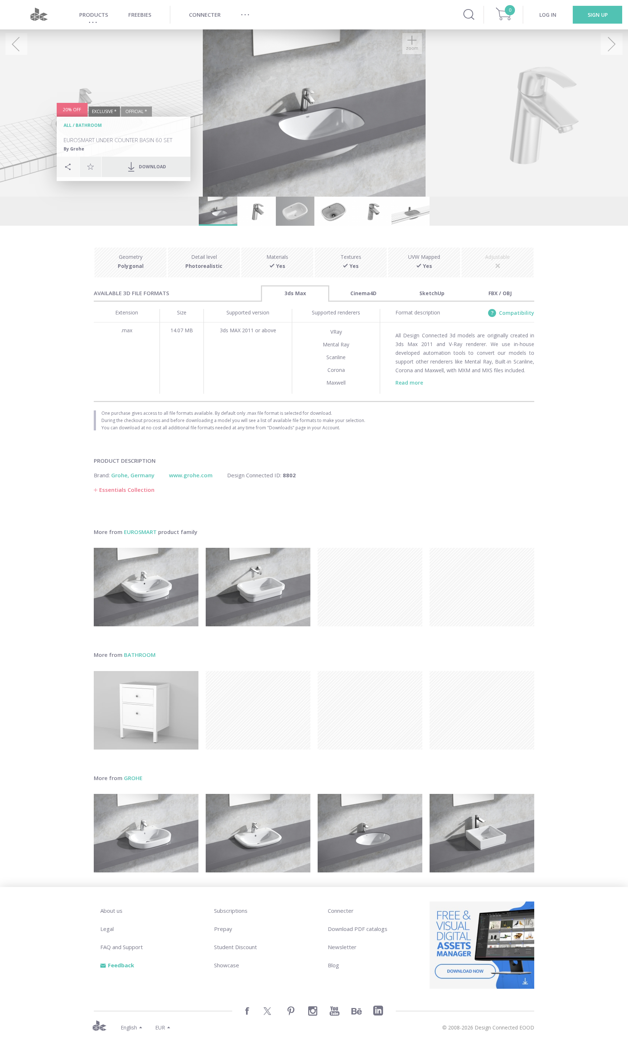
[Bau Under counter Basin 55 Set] (370, 833)
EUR (160, 1027)
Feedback (121, 965)
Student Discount (235, 947)
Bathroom (89, 125)
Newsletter (342, 947)
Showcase (226, 965)
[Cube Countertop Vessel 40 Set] (482, 833)
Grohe (133, 778)
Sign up (598, 14)
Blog (333, 965)
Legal (107, 928)
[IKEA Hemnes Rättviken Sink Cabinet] (146, 710)
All (68, 125)
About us (111, 910)
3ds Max (295, 293)
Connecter (341, 910)
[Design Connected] (38, 14)
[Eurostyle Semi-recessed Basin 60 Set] (258, 833)
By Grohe (74, 149)
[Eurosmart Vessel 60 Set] (258, 587)
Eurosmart (140, 531)
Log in (547, 14)
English (129, 1027)
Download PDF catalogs (357, 928)
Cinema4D (363, 293)
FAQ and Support (121, 947)
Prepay (223, 928)
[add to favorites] (90, 166)
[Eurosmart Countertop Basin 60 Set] (146, 587)
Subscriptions (230, 910)
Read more (409, 382)
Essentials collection (126, 489)
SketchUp (431, 293)
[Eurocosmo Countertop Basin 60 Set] (146, 833)
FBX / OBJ (500, 293)
